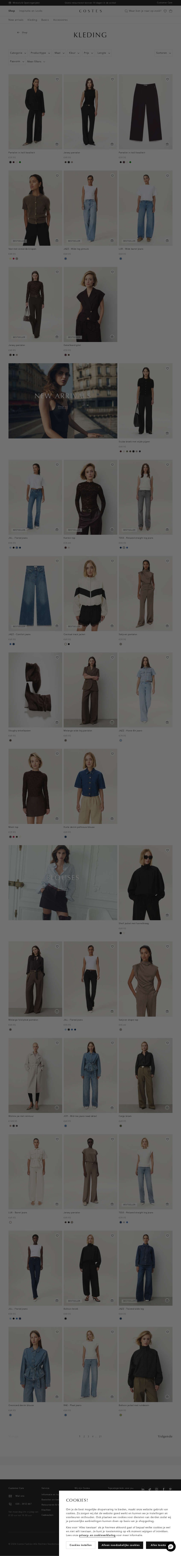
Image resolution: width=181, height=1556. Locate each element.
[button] (171, 1547)
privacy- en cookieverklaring (97, 1535)
